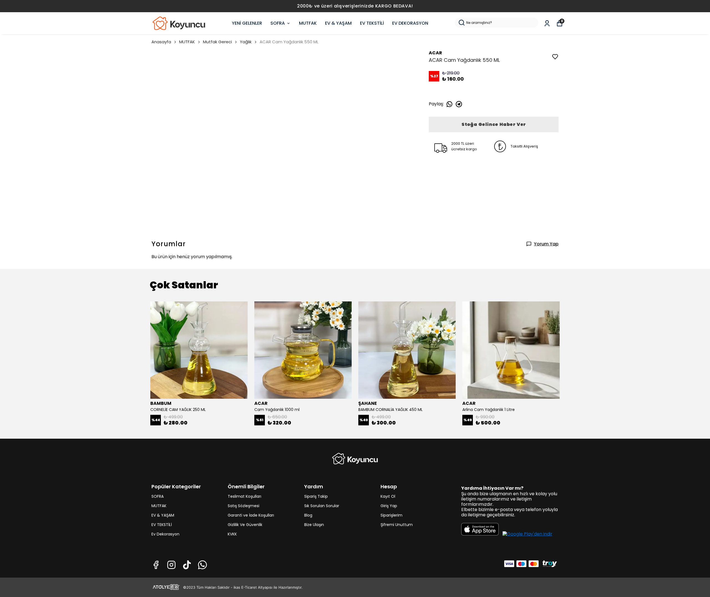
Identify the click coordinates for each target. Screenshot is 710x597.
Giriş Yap (389, 506)
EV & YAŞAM (338, 23)
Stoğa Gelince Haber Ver (494, 124)
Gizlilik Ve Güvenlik (245, 524)
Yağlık (246, 42)
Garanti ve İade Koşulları (251, 515)
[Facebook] (155, 564)
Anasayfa (161, 42)
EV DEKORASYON (410, 23)
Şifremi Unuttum (397, 524)
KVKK (232, 534)
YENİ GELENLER (247, 23)
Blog (308, 515)
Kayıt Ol (388, 496)
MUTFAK (308, 23)
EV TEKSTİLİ (372, 23)
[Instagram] (171, 564)
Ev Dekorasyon (165, 534)
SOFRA (277, 23)
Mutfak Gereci (217, 42)
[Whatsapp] (202, 564)
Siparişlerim (391, 515)
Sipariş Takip (316, 496)
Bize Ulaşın (314, 524)
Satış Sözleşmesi (243, 506)
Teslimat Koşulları (244, 496)
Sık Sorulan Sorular (321, 506)
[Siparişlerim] (547, 23)
